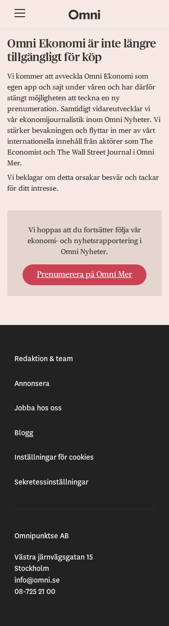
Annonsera (32, 383)
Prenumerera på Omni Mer (84, 275)
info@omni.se (37, 580)
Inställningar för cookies (54, 457)
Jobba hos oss (38, 408)
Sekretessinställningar (51, 482)
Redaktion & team (43, 358)
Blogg (23, 433)
